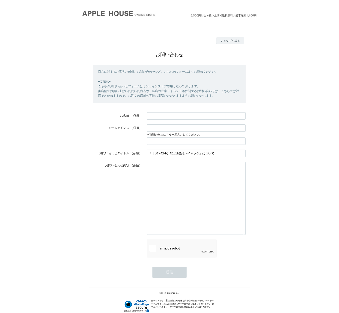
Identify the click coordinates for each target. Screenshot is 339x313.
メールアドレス (118, 128)
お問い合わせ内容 (117, 165)
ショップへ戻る (230, 40)
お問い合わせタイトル (114, 153)
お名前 (124, 115)
